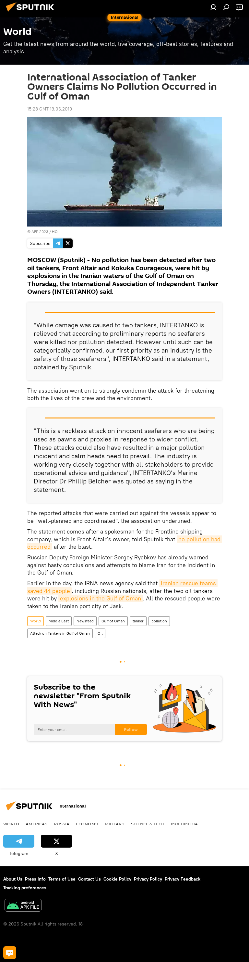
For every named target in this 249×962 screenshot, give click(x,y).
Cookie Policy (117, 879)
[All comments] (9, 952)
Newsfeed (85, 620)
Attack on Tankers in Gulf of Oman (60, 633)
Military (114, 824)
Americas (36, 824)
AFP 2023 (39, 231)
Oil (100, 633)
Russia (61, 824)
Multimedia (184, 824)
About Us (12, 879)
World (35, 620)
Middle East (59, 620)
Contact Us (89, 879)
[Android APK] (23, 906)
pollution (159, 620)
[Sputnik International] (31, 13)
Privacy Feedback (182, 879)
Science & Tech (147, 824)
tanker (138, 620)
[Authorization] (213, 7)
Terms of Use (62, 879)
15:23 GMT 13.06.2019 (49, 109)
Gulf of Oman (113, 620)
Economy (87, 824)
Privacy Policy (148, 879)
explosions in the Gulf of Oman (100, 598)
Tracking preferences (24, 888)
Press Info (35, 879)
